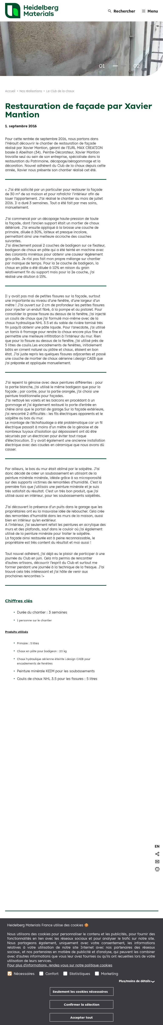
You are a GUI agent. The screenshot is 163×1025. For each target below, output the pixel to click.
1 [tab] (115, 66)
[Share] (157, 854)
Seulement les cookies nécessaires (80, 992)
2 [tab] (123, 66)
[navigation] (157, 846)
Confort (52, 973)
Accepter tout (81, 1017)
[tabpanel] (81, 49)
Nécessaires (24, 973)
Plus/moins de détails (134, 981)
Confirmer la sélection (81, 1005)
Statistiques (79, 973)
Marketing (109, 973)
